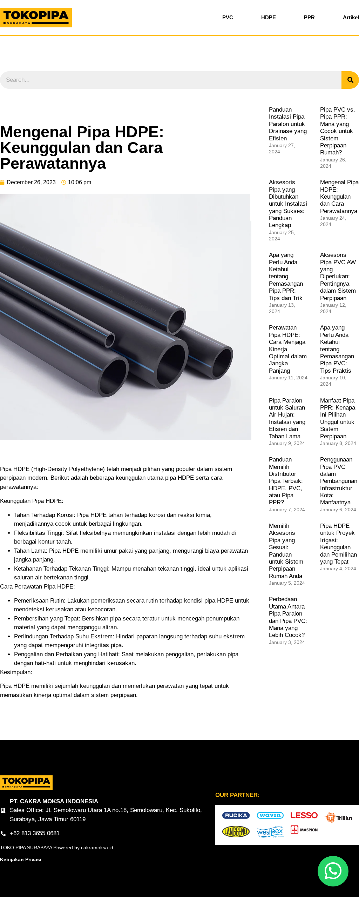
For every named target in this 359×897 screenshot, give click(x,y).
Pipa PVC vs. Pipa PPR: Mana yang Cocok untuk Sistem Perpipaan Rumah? (337, 131)
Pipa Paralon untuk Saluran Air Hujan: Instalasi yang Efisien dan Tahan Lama (287, 418)
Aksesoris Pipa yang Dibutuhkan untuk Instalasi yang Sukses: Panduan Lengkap (288, 203)
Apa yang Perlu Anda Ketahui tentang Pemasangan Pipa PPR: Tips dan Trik (286, 276)
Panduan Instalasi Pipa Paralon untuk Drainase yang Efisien (288, 124)
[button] (333, 871)
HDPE (268, 17)
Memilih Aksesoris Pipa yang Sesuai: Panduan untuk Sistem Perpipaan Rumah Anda (286, 551)
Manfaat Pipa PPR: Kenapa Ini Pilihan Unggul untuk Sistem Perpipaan (337, 418)
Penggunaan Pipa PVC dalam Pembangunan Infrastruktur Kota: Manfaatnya (338, 481)
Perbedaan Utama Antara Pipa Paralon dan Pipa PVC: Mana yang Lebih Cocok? (288, 617)
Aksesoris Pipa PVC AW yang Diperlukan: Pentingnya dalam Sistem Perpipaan (338, 276)
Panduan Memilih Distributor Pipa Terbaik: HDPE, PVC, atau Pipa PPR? (286, 481)
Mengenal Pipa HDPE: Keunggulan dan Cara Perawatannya (339, 196)
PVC (227, 17)
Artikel (351, 17)
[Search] (350, 80)
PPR (309, 17)
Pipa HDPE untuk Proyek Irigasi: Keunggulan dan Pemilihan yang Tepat (338, 544)
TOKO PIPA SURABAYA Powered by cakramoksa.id (56, 847)
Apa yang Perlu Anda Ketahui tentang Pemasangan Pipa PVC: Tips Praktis (337, 349)
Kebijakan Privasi (20, 859)
